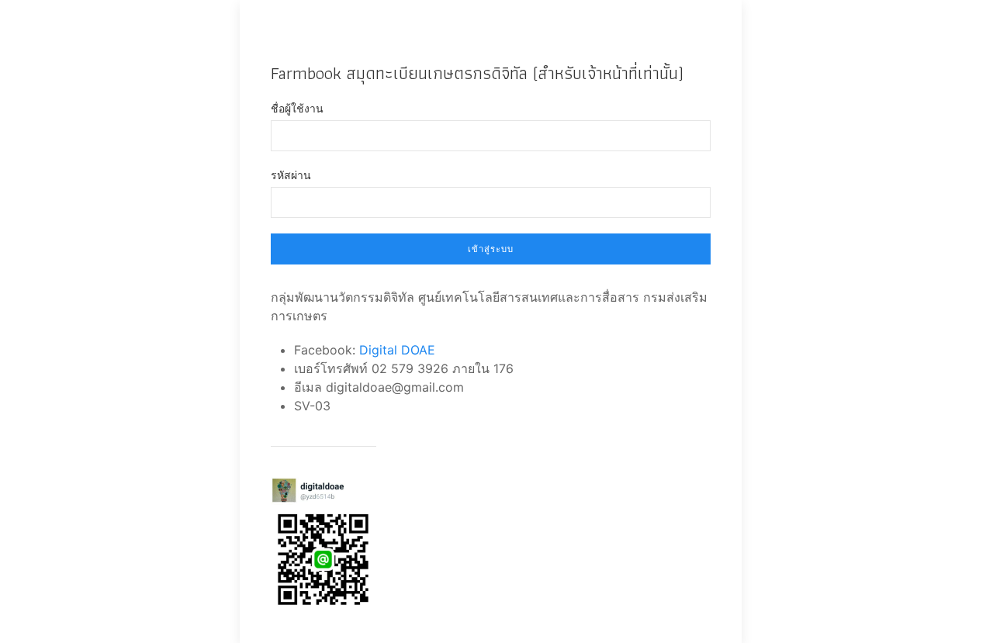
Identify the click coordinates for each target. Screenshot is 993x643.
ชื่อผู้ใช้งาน (297, 108)
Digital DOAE (397, 350)
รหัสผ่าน (291, 174)
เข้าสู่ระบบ (491, 249)
